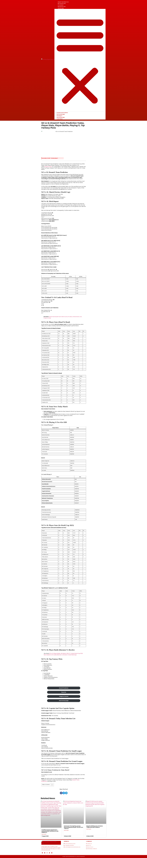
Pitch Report (61, 5)
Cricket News (61, 8)
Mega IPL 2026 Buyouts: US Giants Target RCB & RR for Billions (94, 826)
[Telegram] (45, 853)
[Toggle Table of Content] (51, 785)
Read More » (44, 834)
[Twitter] (49, 853)
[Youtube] (42, 853)
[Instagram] (47, 853)
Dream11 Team (48, 166)
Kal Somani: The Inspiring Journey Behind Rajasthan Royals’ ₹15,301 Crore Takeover (73, 827)
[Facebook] (52, 853)
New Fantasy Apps (62, 6)
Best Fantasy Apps (62, 3)
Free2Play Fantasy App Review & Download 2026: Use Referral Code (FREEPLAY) (50, 831)
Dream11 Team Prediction (63, 2)
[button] (80, 60)
